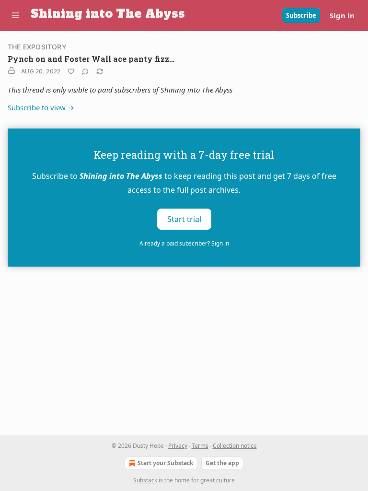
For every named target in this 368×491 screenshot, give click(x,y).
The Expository (37, 47)
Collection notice (235, 446)
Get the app (222, 463)
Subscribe (301, 15)
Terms (200, 446)
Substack (145, 480)
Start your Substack (165, 463)
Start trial (184, 218)
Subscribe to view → (41, 107)
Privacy (177, 446)
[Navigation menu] (15, 15)
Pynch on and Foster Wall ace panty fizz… (91, 59)
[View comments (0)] (85, 71)
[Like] (71, 71)
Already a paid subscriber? (184, 243)
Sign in (342, 15)
